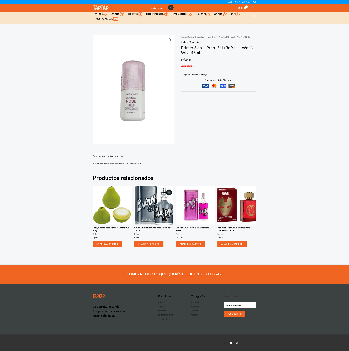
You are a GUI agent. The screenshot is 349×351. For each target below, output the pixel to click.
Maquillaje (199, 37)
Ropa (233, 14)
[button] (255, 16)
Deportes (133, 14)
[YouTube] (231, 343)
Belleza (99, 14)
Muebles (195, 306)
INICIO (180, 8)
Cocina (115, 14)
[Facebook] (225, 343)
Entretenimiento (165, 314)
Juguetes (201, 14)
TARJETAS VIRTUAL (104, 19)
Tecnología (163, 318)
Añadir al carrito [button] (107, 244)
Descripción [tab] (99, 156)
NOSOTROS (192, 8)
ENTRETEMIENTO (154, 14)
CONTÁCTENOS (208, 8)
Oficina (218, 14)
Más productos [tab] (115, 156)
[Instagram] (236, 343)
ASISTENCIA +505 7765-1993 (242, 2)
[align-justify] (252, 7)
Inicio (183, 37)
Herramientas (180, 14)
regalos (194, 314)
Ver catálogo (225, 8)
